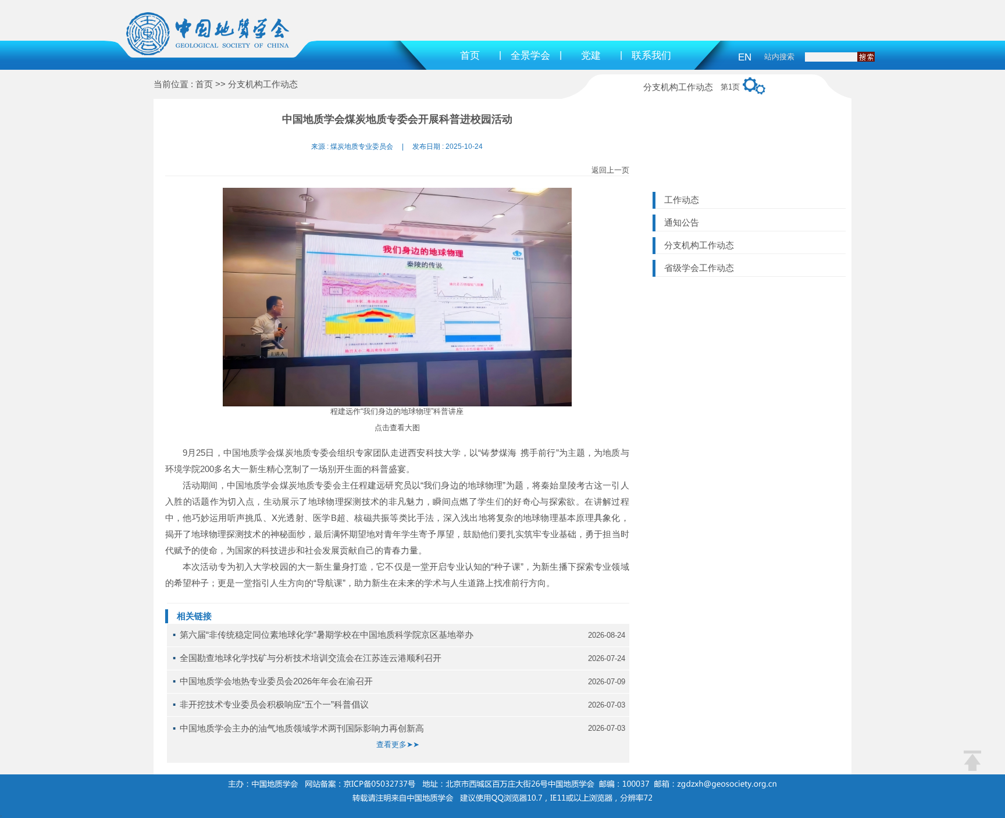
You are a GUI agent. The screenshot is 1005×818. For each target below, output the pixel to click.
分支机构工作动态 (699, 245)
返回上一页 (610, 170)
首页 (470, 55)
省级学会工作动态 (699, 268)
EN (744, 57)
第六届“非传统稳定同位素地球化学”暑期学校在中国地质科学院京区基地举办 (326, 635)
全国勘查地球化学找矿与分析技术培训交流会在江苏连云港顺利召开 (310, 658)
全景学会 (530, 55)
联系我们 (651, 55)
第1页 (730, 87)
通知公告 (681, 222)
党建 (591, 55)
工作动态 (681, 200)
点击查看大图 (397, 427)
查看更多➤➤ (397, 744)
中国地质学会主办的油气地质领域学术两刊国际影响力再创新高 (302, 728)
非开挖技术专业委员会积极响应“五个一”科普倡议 (274, 704)
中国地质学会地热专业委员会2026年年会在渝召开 (276, 681)
